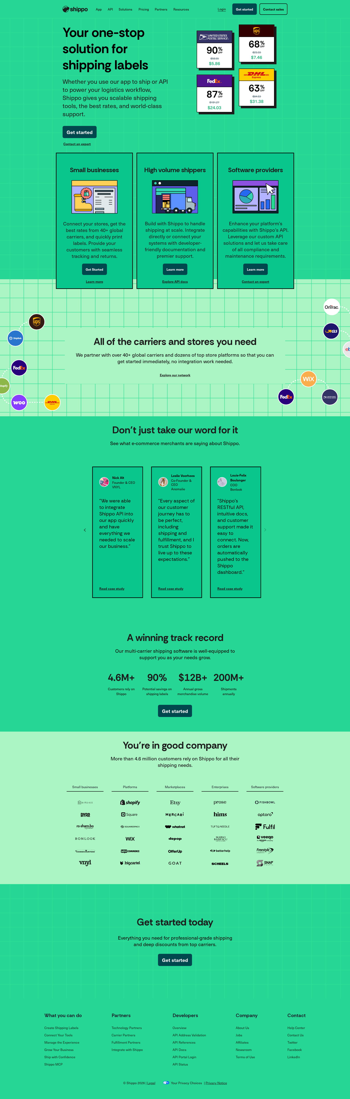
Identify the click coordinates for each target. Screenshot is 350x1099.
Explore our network (175, 375)
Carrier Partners (123, 1034)
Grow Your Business (59, 1049)
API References (184, 1042)
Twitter (292, 1042)
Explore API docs (175, 281)
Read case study (111, 588)
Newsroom (244, 1049)
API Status (180, 1064)
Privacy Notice (216, 1082)
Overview (179, 1027)
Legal (151, 1082)
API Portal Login (184, 1056)
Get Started (94, 269)
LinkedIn (293, 1056)
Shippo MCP (53, 1064)
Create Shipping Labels (61, 1027)
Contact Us (295, 1034)
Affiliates (242, 1042)
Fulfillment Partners (126, 1042)
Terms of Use (245, 1056)
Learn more (94, 281)
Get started (244, 9)
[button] (99, 9)
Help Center (296, 1027)
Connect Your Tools (58, 1034)
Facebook (294, 1049)
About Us (242, 1027)
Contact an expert (77, 144)
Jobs (239, 1034)
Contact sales (273, 9)
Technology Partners (127, 1027)
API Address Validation (189, 1034)
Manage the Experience (61, 1042)
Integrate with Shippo (127, 1049)
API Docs (179, 1049)
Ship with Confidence (59, 1056)
